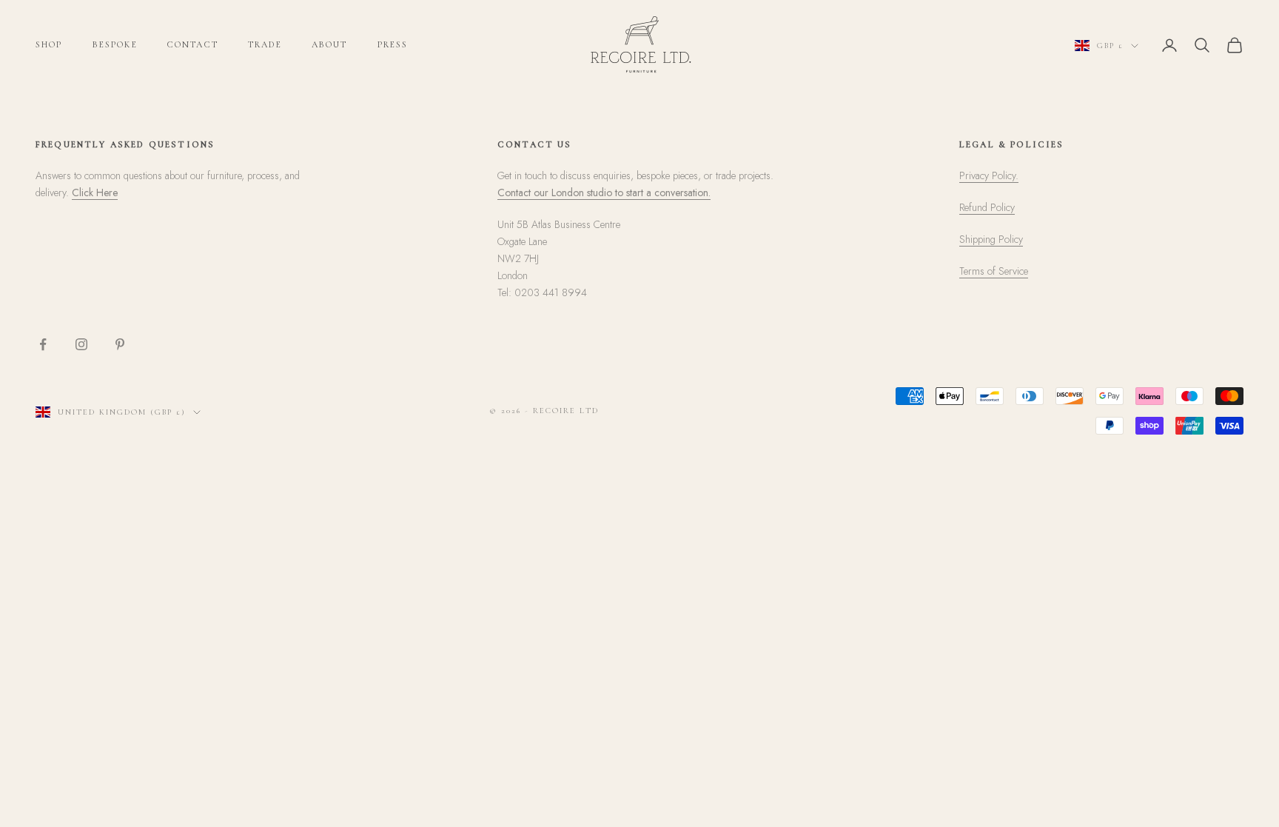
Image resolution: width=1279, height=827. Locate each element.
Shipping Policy (991, 239)
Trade (265, 44)
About (330, 44)
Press (393, 44)
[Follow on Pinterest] (120, 344)
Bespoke (115, 44)
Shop (49, 44)
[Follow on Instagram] (81, 344)
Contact (192, 44)
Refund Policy (987, 207)
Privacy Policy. (988, 175)
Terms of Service (993, 271)
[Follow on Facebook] (43, 344)
